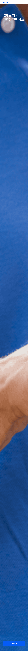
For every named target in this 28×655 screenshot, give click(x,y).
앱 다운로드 (14, 643)
